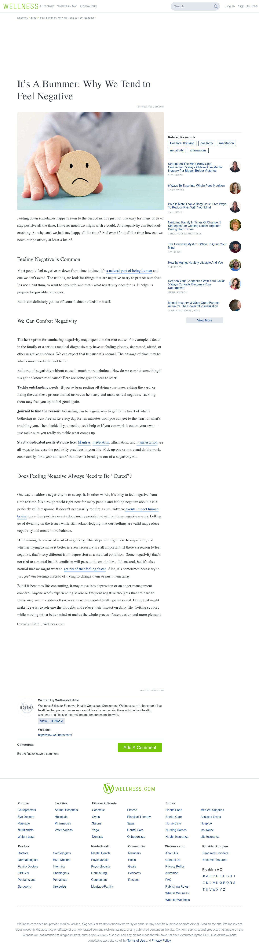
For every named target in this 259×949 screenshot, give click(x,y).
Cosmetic (98, 810)
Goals (132, 866)
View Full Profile (51, 721)
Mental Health (100, 853)
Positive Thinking (182, 143)
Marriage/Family (102, 886)
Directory (23, 17)
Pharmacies (63, 823)
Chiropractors (27, 810)
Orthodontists (136, 836)
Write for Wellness (177, 899)
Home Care (173, 823)
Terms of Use (136, 940)
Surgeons (24, 886)
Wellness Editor (152, 107)
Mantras (84, 442)
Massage (24, 823)
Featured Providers (215, 853)
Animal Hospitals (66, 810)
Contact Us (172, 859)
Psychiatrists (99, 859)
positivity (206, 143)
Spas (130, 823)
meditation (101, 442)
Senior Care (174, 816)
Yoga (95, 830)
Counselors (99, 879)
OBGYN (23, 873)
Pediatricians (26, 879)
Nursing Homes (176, 830)
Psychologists (100, 866)
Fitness (132, 810)
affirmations (198, 150)
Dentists (97, 836)
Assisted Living (211, 816)
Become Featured (214, 859)
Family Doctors (28, 866)
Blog (34, 17)
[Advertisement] (129, 48)
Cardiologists (62, 853)
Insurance (207, 830)
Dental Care (135, 830)
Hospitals (61, 816)
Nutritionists (26, 830)
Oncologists (61, 873)
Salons (96, 823)
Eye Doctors (26, 816)
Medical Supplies (212, 810)
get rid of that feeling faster (85, 568)
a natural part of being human (129, 270)
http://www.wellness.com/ (55, 735)
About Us (171, 853)
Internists (59, 866)
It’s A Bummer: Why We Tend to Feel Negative (67, 17)
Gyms (96, 816)
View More (204, 320)
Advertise (171, 873)
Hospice (206, 823)
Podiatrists (60, 879)
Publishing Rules (176, 886)
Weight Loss (26, 836)
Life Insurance (210, 836)
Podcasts (134, 873)
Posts (132, 859)
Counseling (99, 873)
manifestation (147, 442)
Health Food (174, 810)
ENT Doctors (61, 859)
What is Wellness (177, 893)
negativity (177, 150)
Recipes (133, 879)
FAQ (168, 879)
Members (134, 853)
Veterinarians (64, 830)
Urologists (60, 886)
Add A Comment (139, 747)
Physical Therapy (139, 816)
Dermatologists (28, 859)
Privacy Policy (174, 866)
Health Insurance (177, 836)
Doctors (23, 853)
